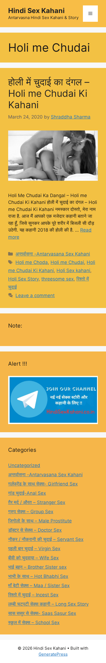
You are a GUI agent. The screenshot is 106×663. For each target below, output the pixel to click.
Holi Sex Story (23, 279)
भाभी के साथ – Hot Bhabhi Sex (38, 576)
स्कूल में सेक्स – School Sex (34, 622)
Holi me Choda (31, 262)
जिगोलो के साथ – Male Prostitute (40, 521)
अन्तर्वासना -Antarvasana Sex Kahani (52, 254)
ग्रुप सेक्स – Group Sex (30, 511)
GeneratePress (53, 654)
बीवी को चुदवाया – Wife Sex (33, 558)
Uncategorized (24, 465)
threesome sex (57, 279)
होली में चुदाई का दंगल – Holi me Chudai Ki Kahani (48, 93)
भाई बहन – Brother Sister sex (37, 567)
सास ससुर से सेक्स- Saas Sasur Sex (42, 613)
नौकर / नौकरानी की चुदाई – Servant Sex (45, 539)
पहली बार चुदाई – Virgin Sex (34, 548)
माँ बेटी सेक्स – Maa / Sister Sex (39, 585)
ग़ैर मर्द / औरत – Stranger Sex (36, 502)
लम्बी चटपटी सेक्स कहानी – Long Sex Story (48, 604)
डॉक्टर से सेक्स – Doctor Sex (35, 530)
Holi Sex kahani (73, 270)
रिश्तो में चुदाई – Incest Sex (33, 594)
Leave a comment (35, 295)
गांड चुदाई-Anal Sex (27, 493)
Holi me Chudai (67, 262)
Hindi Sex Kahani (36, 11)
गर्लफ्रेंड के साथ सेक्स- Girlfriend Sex (43, 484)
